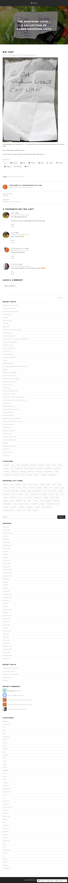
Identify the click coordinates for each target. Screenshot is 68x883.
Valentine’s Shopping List (10, 381)
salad (29, 500)
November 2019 (7, 615)
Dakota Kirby (11, 695)
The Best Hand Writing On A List (11, 409)
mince (5, 497)
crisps (62, 487)
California (5, 749)
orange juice (37, 497)
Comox (54, 465)
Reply (12, 226)
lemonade (44, 494)
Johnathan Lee (7, 792)
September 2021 (7, 597)
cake (59, 484)
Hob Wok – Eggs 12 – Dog (9, 437)
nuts (20, 497)
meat (56, 494)
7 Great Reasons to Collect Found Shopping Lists (16, 339)
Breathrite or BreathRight (10, 372)
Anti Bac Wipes (21, 695)
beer (29, 484)
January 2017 (6, 643)
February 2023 (7, 563)
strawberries (34, 504)
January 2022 (6, 591)
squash (26, 504)
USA (23, 474)
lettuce (51, 494)
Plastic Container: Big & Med (10, 311)
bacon (11, 484)
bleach (42, 484)
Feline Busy (6, 323)
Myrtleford (48, 468)
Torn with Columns (8, 452)
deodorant (15, 491)
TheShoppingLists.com (30, 55)
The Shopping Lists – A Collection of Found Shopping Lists (34, 25)
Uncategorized (8, 474)
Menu (35, 3)
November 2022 (7, 573)
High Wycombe (7, 788)
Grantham (5, 785)
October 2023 (6, 548)
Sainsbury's (39, 471)
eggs (29, 491)
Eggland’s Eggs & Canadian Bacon (12, 418)
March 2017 (6, 637)
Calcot (4, 746)
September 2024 (7, 533)
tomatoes (21, 507)
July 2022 (5, 582)
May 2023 (5, 554)
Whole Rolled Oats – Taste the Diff (12, 330)
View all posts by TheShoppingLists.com (21, 187)
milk (61, 494)
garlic (55, 491)
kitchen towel (34, 494)
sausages (48, 500)
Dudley (4, 779)
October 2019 (6, 618)
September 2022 (7, 576)
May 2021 (5, 603)
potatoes (18, 500)
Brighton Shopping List (9, 446)
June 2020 (5, 612)
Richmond (30, 471)
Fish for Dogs (6, 388)
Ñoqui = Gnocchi (7, 351)
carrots (6, 487)
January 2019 (6, 625)
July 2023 (5, 551)
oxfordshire (14, 471)
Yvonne (13, 213)
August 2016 (6, 658)
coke (50, 487)
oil (24, 497)
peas (57, 497)
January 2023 (6, 566)
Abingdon (6, 465)
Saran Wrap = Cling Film (9, 308)
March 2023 (6, 560)
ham (14, 494)
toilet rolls (13, 507)
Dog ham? (18, 691)
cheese (25, 487)
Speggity (5, 369)
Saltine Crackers (7, 403)
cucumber (7, 491)
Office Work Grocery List (9, 375)
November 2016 (7, 649)
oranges (45, 497)
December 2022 (7, 570)
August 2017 (6, 634)
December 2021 (7, 594)
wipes (29, 510)
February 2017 (6, 640)
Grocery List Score (8, 385)
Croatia (5, 767)
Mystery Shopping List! (9, 336)
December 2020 (7, 609)
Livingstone (18, 468)
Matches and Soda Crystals (10, 391)
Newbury (6, 471)
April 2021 (5, 606)
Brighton (5, 743)
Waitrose (29, 474)
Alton (4, 730)
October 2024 (6, 530)
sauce (41, 500)
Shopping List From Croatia (10, 305)
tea (58, 504)
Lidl (12, 468)
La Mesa (6, 468)
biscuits (35, 484)
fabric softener (37, 491)
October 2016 (6, 652)
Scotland (5, 837)
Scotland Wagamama (9, 406)
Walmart (36, 474)
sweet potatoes (50, 504)
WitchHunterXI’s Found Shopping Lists (13, 397)
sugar (42, 504)
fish (45, 491)
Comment (59, 298)
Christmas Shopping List (9, 440)
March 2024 (6, 539)
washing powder (47, 507)
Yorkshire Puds (7, 427)
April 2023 (5, 557)
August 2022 (6, 579)
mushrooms (13, 497)
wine (23, 510)
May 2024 (5, 536)
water (18, 510)
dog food (23, 491)
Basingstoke (25, 465)
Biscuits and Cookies (8, 415)
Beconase (5, 317)
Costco (5, 764)
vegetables (29, 507)
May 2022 (5, 588)
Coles (48, 465)
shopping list (8, 504)
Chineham (41, 465)
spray (20, 504)
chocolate (39, 487)
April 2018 (5, 628)
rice (25, 500)
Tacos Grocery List (8, 314)
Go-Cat (25, 144)
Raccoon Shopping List (9, 348)
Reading (22, 471)
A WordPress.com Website (33, 880)
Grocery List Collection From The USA (13, 421)
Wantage (43, 474)
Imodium (21, 176)
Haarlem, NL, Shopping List (10, 342)
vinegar (37, 507)
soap (15, 504)
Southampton (49, 471)
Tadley (4, 844)
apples (6, 484)
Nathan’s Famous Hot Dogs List (11, 378)
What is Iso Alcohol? (8, 412)
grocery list (7, 494)
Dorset (4, 776)
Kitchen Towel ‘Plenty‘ (9, 424)
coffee (45, 487)
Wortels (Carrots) (7, 333)
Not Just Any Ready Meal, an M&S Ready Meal (15, 366)
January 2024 (6, 542)
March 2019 (6, 621)
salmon (35, 500)
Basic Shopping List (8, 363)
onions (30, 497)
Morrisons (40, 468)
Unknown (17, 474)
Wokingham (52, 474)
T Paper (5, 360)
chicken (31, 487)
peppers (6, 500)
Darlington (6, 770)
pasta (52, 497)
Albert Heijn (6, 724)
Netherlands (57, 468)
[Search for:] (34, 517)
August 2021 (6, 600)
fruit (49, 491)
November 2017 (7, 631)
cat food (9, 176)
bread (48, 484)
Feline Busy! (6, 449)
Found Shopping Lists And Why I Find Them (14, 400)
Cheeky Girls (6, 455)
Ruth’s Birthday (7, 433)
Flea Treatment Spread (9, 357)
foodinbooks (15, 264)
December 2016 (7, 646)
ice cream (20, 494)
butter (54, 484)
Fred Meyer (6, 782)
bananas (18, 484)
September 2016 (7, 655)
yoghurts (35, 510)
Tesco (56, 471)
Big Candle (5, 443)
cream (56, 487)
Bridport (33, 465)
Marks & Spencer (29, 468)
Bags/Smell (6, 326)
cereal (19, 487)
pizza (12, 500)
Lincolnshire (6, 801)
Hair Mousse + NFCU (8, 345)
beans (24, 484)
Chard (4, 752)
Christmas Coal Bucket (9, 430)
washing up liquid (9, 510)
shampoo (56, 500)
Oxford (4, 822)
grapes (61, 491)
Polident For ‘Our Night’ (9, 394)
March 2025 (6, 527)
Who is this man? (7, 320)
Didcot (60, 465)
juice (26, 494)
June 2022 (5, 585)
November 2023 (7, 545)
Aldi (13, 465)
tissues (6, 507)
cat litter (15, 176)
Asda (17, 465)
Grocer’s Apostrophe (8, 354)
